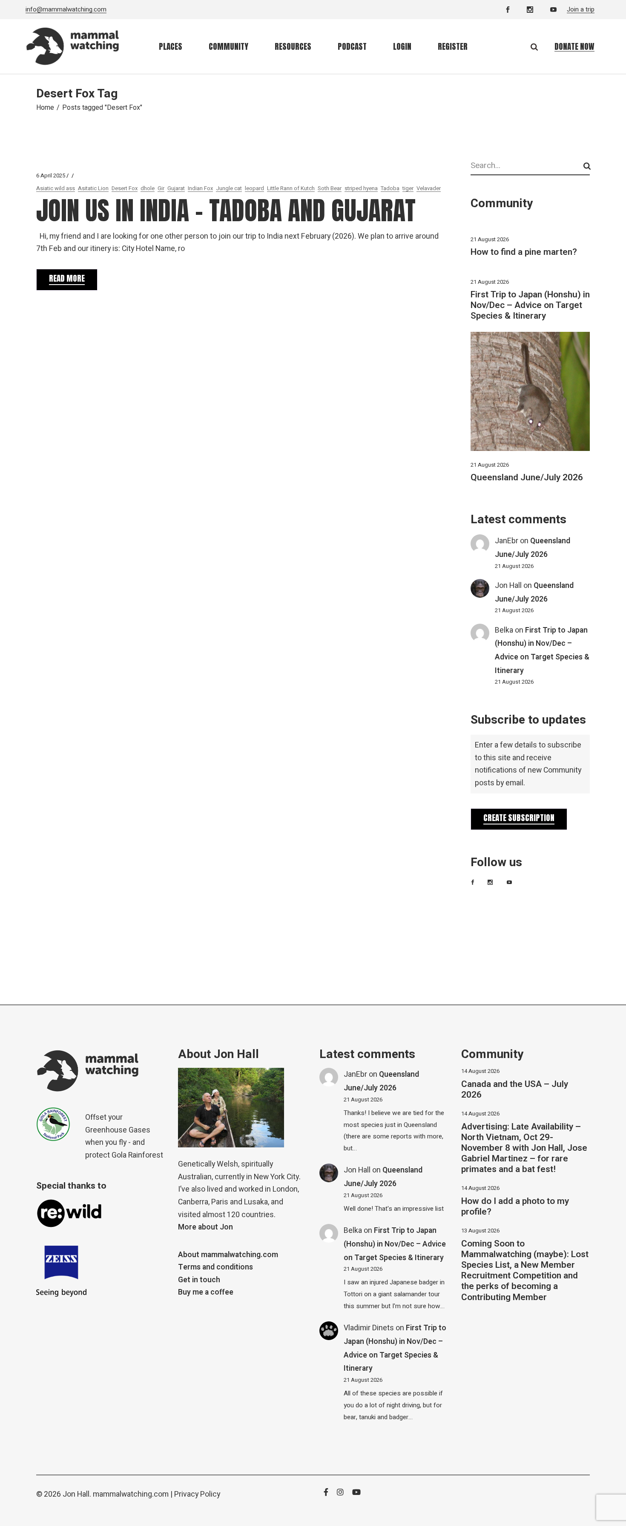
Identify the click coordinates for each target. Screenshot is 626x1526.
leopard (254, 188)
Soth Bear (330, 188)
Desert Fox (125, 188)
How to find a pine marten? (524, 252)
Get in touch (199, 1280)
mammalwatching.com (131, 1494)
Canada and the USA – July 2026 (514, 1089)
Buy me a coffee (205, 1292)
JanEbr (506, 541)
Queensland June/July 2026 (527, 477)
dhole (148, 188)
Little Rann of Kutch (291, 188)
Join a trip (580, 9)
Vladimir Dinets (369, 1328)
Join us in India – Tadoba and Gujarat (226, 210)
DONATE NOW (574, 46)
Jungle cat (229, 188)
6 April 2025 (50, 175)
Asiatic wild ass (55, 188)
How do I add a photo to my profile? (515, 1206)
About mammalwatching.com (228, 1254)
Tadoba (390, 188)
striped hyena (361, 188)
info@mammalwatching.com (66, 9)
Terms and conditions (215, 1267)
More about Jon (205, 1227)
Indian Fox (200, 188)
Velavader (428, 188)
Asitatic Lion (93, 188)
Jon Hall (508, 585)
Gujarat (176, 188)
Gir (161, 188)
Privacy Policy (197, 1494)
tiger (408, 188)
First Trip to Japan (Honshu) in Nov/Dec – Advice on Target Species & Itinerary (530, 305)
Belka (504, 630)
